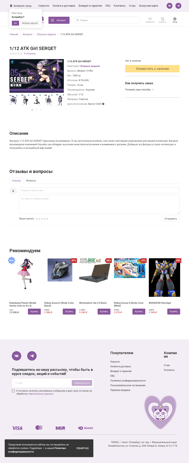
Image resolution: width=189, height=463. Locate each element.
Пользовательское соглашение (127, 385)
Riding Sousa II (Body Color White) (129, 304)
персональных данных (40, 393)
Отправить (170, 218)
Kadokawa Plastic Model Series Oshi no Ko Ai (22, 304)
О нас (132, 5)
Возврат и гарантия (90, 5)
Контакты (120, 5)
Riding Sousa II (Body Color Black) (59, 304)
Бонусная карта (148, 5)
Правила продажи (120, 390)
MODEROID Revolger (160, 303)
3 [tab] (41, 109)
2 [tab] (36, 109)
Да (15, 23)
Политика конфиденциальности (128, 380)
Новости (44, 5)
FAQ (108, 5)
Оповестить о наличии (152, 68)
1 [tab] (32, 109)
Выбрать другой (30, 23)
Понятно (82, 448)
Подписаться (82, 382)
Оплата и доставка (64, 5)
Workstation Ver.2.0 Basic (93, 303)
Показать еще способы (138, 89)
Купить (34, 311)
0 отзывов (30, 53)
